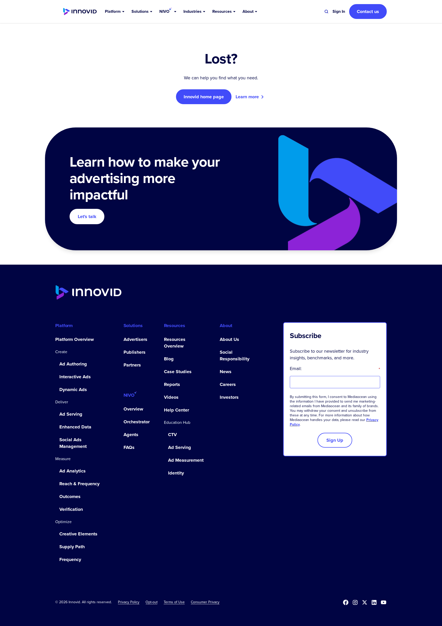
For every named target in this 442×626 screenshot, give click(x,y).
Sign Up (334, 440)
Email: (335, 368)
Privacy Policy (128, 602)
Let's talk (87, 216)
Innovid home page (204, 96)
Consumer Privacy (205, 602)
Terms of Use (174, 602)
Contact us (368, 11)
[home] (80, 11)
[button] (115, 11)
